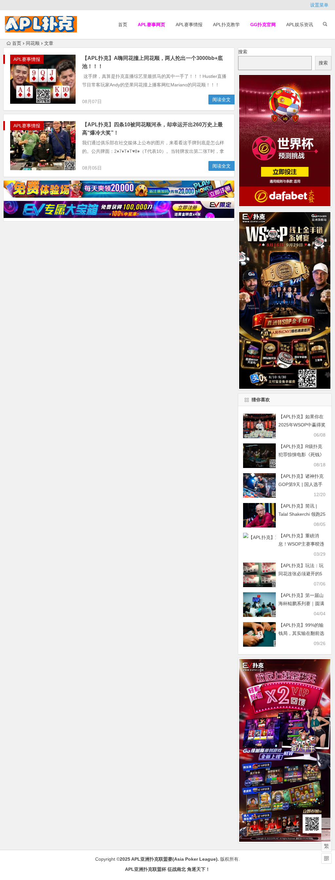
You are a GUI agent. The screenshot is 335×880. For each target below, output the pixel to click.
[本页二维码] (326, 858)
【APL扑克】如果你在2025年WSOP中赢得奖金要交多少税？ (302, 425)
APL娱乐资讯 (299, 24)
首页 (122, 24)
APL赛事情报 (189, 24)
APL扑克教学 (226, 24)
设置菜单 (319, 5)
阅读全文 (221, 99)
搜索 (242, 51)
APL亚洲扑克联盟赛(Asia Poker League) (174, 859)
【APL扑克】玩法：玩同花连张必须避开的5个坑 (301, 573)
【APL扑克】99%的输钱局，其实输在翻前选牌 (301, 633)
